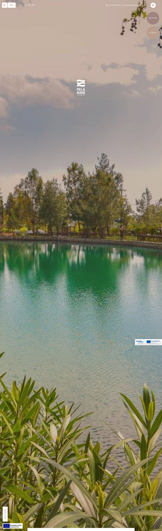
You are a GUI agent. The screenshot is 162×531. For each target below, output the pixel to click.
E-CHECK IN (153, 32)
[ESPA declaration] (13, 526)
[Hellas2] (148, 342)
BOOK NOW (153, 18)
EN (20, 5)
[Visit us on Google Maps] (153, 5)
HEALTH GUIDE (5, 514)
